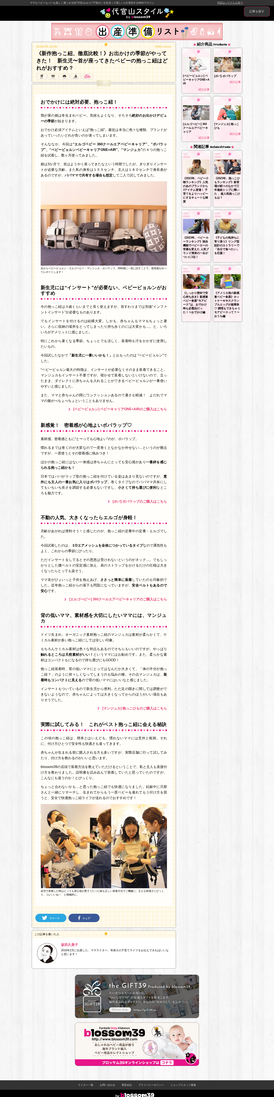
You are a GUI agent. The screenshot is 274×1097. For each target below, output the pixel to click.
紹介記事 (204, 89)
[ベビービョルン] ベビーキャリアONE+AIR (196, 79)
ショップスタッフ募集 (183, 1084)
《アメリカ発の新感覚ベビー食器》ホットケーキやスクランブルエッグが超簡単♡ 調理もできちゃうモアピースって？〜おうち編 (227, 304)
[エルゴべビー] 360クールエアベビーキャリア (195, 127)
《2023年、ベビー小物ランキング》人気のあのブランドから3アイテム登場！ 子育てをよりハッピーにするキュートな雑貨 (195, 190)
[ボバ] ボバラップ (225, 76)
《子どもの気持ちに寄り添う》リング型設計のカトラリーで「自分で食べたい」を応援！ (226, 245)
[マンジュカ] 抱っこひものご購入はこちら (134, 708)
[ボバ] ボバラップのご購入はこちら (140, 501)
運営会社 (127, 1084)
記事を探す (256, 11)
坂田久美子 (69, 945)
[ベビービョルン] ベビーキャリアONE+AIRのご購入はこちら (120, 409)
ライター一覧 (85, 1084)
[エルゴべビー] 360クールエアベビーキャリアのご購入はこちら (118, 599)
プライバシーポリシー (151, 1084)
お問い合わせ (107, 1084)
